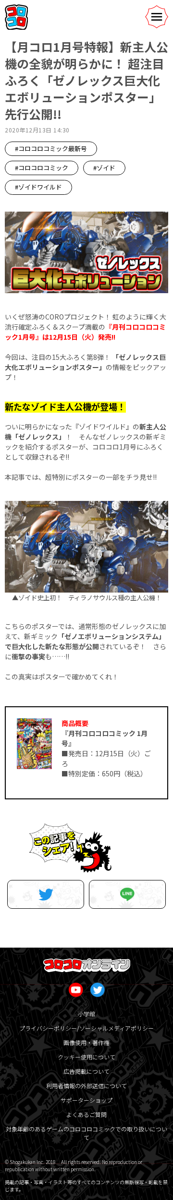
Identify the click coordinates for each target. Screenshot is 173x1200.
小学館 (86, 1014)
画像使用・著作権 (86, 1042)
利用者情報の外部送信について (86, 1085)
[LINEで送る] (127, 894)
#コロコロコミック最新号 (51, 148)
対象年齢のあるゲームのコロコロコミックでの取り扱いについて (86, 1133)
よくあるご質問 (86, 1114)
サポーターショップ (86, 1100)
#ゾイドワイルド (38, 186)
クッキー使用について (86, 1057)
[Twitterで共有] (45, 894)
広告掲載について (86, 1071)
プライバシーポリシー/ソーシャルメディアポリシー (86, 1028)
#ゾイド (104, 167)
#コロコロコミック (41, 167)
